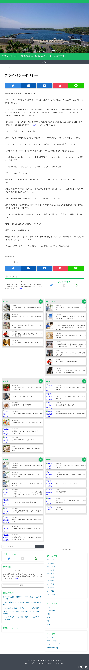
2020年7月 (51, 574)
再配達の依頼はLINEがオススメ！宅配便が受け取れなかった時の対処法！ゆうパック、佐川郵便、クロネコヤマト (71, 327)
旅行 (48, 618)
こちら (35, 125)
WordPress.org (52, 648)
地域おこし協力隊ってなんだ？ (65, 405)
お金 (48, 607)
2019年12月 (51, 594)
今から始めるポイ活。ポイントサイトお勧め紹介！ (27, 316)
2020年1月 (51, 591)
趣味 (48, 621)
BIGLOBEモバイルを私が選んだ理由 (66, 361)
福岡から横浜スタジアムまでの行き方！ (67, 483)
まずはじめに (60, 509)
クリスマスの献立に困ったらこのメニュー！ (25, 440)
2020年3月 (51, 587)
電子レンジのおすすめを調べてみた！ (23, 396)
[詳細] (20, 288)
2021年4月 (51, 563)
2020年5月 (51, 580)
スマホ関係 (51, 611)
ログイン (50, 637)
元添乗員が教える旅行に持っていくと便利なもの (70, 413)
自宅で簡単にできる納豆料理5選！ (22, 405)
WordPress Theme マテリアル (49, 660)
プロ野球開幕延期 (61, 492)
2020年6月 (51, 577)
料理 (48, 614)
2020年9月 (51, 570)
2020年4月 (51, 584)
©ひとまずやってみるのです (36, 663)
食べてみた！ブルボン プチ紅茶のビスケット (25, 502)
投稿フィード (52, 641)
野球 (48, 624)
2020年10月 (51, 567)
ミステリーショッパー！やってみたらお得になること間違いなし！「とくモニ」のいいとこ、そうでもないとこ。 (27, 494)
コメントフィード (53, 644)
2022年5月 (51, 560)
